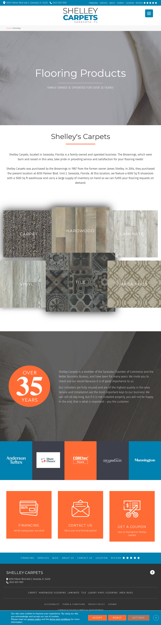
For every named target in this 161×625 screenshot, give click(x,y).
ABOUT (112, 3)
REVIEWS (139, 3)
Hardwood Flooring (52, 592)
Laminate (74, 592)
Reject (117, 617)
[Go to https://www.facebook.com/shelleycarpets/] (152, 572)
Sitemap (112, 604)
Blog (55, 558)
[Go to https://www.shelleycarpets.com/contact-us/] (80, 515)
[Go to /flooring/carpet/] (29, 233)
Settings (138, 617)
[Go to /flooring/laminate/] (132, 233)
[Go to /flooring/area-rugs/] (134, 284)
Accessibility (51, 604)
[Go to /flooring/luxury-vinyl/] (27, 284)
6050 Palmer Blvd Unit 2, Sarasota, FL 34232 (27, 2)
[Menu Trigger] (149, 13)
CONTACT (120, 3)
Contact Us (84, 558)
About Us (68, 558)
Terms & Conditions (74, 604)
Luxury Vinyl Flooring (103, 592)
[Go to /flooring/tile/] (80, 282)
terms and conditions (60, 619)
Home (8, 28)
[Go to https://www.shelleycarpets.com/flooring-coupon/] (132, 516)
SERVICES (104, 3)
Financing (27, 558)
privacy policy (34, 619)
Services (43, 558)
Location (102, 558)
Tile (83, 592)
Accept (97, 617)
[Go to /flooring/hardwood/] (80, 230)
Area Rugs (126, 592)
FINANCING (93, 3)
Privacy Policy (96, 604)
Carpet (32, 592)
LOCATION (130, 3)
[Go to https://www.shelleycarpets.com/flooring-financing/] (29, 515)
